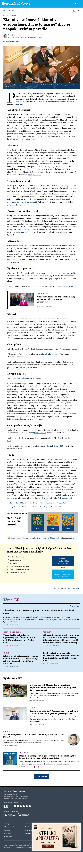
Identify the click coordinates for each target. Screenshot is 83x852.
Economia (7, 830)
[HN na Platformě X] (15, 806)
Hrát (38, 528)
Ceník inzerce (8, 836)
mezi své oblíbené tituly (51, 538)
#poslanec (33, 503)
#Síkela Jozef (25, 507)
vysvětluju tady (30, 139)
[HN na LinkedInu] (24, 806)
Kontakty (6, 824)
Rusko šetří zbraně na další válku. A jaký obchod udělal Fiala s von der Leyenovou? (56, 299)
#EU (10, 503)
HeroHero (58, 229)
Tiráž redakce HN (9, 827)
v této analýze (13, 262)
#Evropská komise (21, 503)
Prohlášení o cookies (31, 827)
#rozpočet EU (14, 507)
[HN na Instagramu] (21, 806)
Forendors (22, 232)
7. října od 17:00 (59, 446)
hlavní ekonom (22, 378)
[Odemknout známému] (79, 11)
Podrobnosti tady (65, 498)
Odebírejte (18, 104)
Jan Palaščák (8, 731)
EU (16, 600)
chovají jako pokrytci (50, 354)
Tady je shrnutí (34, 175)
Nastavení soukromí (31, 830)
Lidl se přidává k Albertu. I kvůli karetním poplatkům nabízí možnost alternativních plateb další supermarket (52, 687)
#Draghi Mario (62, 503)
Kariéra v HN (7, 833)
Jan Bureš (11, 378)
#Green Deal (63, 507)
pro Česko (72, 349)
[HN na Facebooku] (18, 806)
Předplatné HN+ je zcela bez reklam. (70, 588)
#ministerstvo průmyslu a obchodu (44, 507)
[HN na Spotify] (27, 806)
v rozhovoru (33, 367)
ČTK (10, 86)
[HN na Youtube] (30, 806)
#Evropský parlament (47, 503)
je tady (44, 229)
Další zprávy (41, 776)
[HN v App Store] (24, 815)
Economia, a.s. (16, 794)
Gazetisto (68, 229)
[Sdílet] (74, 11)
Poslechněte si (40, 433)
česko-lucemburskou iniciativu (42, 185)
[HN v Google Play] (10, 815)
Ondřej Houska (13, 35)
